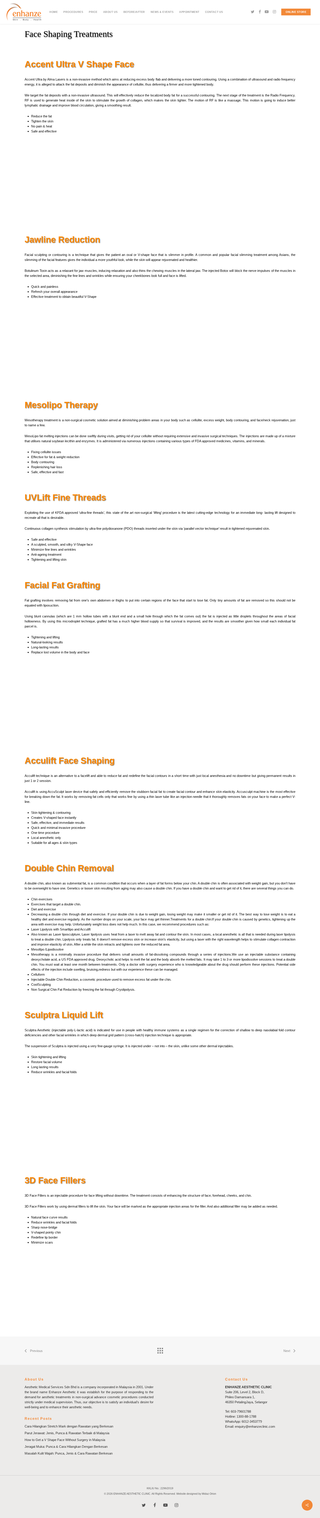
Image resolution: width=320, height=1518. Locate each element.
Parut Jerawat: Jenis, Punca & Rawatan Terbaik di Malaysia (67, 1433)
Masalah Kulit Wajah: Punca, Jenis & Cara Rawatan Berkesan (69, 1453)
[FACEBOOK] (260, 12)
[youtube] (165, 1505)
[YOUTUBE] (267, 12)
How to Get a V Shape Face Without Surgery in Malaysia (65, 1440)
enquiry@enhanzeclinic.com (255, 1426)
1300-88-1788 (246, 1416)
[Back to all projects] (160, 1349)
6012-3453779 (252, 1421)
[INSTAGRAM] (274, 12)
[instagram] (176, 1505)
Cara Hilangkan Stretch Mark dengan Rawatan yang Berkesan (69, 1426)
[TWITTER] (253, 12)
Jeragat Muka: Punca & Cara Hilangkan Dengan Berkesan (66, 1446)
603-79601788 (241, 1411)
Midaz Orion (209, 1493)
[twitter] (143, 1505)
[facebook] (154, 1505)
